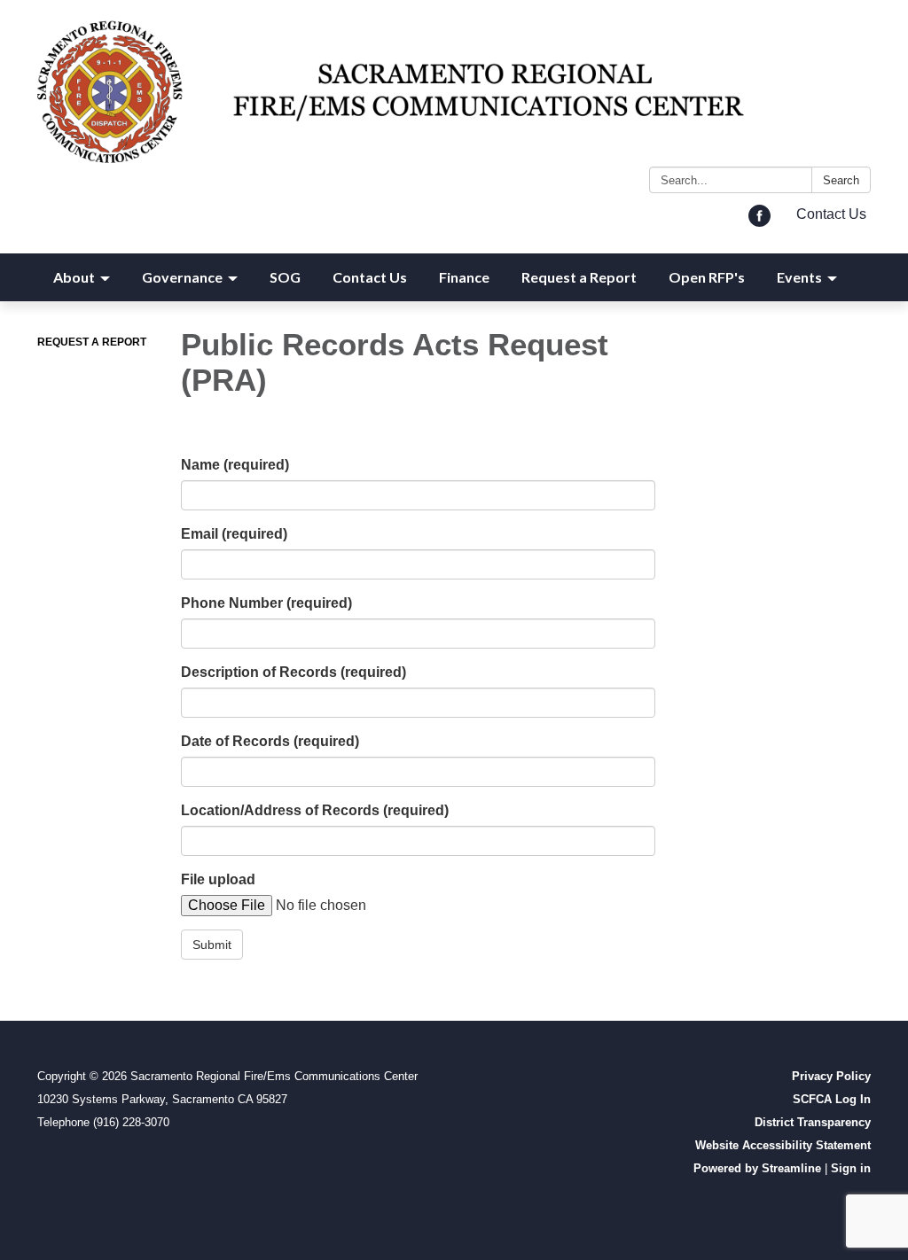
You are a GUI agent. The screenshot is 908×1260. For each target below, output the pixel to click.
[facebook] (759, 221)
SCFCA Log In (832, 1099)
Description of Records (293, 672)
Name (235, 464)
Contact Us (831, 214)
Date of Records (270, 741)
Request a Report (91, 342)
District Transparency (813, 1122)
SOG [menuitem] (285, 276)
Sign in (851, 1168)
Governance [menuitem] (182, 276)
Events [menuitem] (799, 276)
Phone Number (266, 603)
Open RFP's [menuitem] (707, 276)
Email (234, 533)
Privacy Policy (831, 1076)
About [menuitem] (74, 276)
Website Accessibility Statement (783, 1145)
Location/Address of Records (315, 810)
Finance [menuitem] (464, 276)
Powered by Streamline (757, 1168)
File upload (218, 879)
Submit (211, 944)
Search (841, 180)
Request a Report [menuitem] (579, 276)
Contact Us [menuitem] (370, 276)
